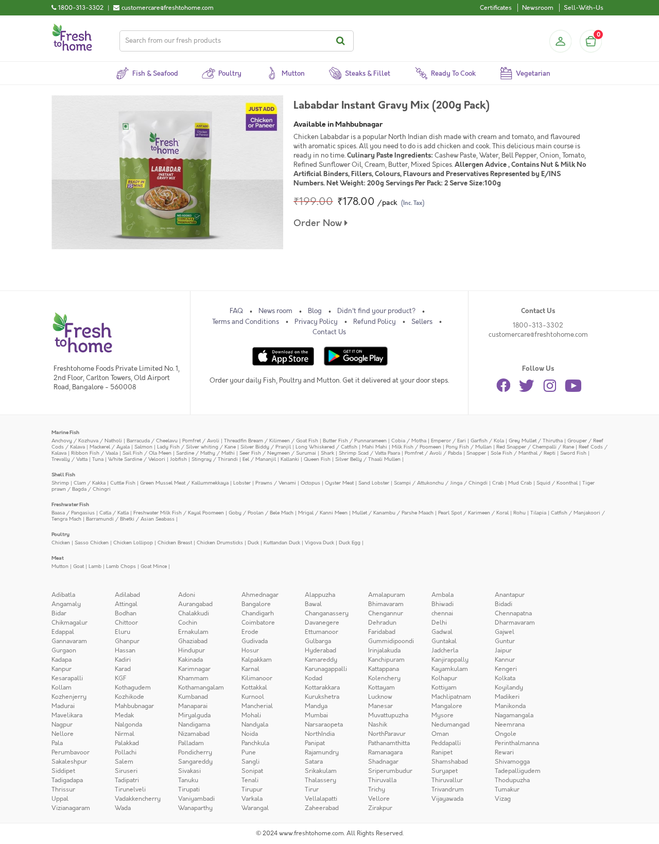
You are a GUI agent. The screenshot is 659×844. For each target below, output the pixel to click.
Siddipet (63, 771)
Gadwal (442, 632)
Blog (315, 311)
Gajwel (504, 632)
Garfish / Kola (487, 440)
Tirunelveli (130, 789)
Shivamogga (512, 761)
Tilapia (538, 512)
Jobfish (178, 459)
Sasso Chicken (92, 542)
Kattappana (383, 669)
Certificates (496, 8)
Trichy (376, 789)
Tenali (249, 780)
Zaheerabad (322, 808)
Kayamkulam (449, 669)
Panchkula (255, 743)
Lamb (95, 566)
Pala (57, 743)
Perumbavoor (70, 752)
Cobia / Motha (408, 440)
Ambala (442, 595)
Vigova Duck (319, 542)
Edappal (62, 632)
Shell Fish (63, 474)
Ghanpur (127, 641)
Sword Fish (573, 453)
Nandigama (194, 724)
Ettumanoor (321, 632)
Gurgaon (63, 650)
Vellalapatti (321, 799)
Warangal (255, 808)
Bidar (58, 613)
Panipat (315, 743)
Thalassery (320, 780)
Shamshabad (449, 761)
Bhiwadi (442, 604)
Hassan (125, 650)
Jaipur (503, 650)
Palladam (191, 743)
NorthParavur (387, 734)
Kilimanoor (256, 678)
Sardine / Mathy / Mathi (205, 453)
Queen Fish (317, 459)
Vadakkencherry (138, 799)
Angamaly (66, 604)
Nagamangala (514, 715)
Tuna (97, 459)
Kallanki (290, 459)
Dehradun (382, 622)
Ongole (505, 734)
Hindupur (191, 650)
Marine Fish (65, 432)
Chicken (60, 542)
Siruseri (126, 771)
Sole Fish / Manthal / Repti (523, 453)
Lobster (242, 483)
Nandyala (254, 724)
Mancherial (257, 706)
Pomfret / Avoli (200, 440)
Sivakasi (189, 771)
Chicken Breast (175, 542)
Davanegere (322, 622)
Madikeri (507, 697)
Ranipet (442, 752)
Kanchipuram (386, 660)
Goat (78, 566)
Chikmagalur (69, 622)
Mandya (316, 706)
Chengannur (385, 613)
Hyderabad (320, 650)
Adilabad (127, 595)
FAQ (236, 311)
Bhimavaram (386, 604)
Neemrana (510, 724)
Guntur (505, 641)
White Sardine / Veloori (136, 459)
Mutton (59, 566)
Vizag (503, 799)
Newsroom (537, 8)
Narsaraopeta (324, 724)
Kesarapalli (67, 678)
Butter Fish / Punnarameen (355, 440)
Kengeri (506, 669)
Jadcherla (444, 650)
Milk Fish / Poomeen (416, 447)
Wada (123, 808)
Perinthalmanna (517, 743)
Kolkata (505, 678)
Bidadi (503, 604)
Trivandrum (447, 789)
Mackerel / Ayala (110, 447)
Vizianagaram (70, 808)
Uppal (59, 799)
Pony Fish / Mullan (469, 447)
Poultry (60, 534)
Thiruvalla (382, 780)
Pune (248, 752)
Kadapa (61, 660)
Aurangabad (195, 604)
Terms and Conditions (245, 321)
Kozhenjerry (68, 697)
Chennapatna (513, 613)
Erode (249, 632)
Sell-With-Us (583, 8)
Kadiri (123, 660)
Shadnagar (383, 761)
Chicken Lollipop (133, 542)
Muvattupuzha (388, 715)
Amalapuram (386, 595)
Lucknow (380, 697)
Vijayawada (447, 799)
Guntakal (444, 641)
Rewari (504, 752)
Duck (253, 542)
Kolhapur (444, 678)
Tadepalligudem (518, 771)
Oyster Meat (339, 483)
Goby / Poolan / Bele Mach (261, 512)
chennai (442, 613)
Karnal (250, 669)
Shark (327, 453)
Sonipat (252, 771)
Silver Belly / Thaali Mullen (368, 459)
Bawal (313, 604)
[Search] (342, 41)
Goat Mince (154, 566)
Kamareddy (321, 660)
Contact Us (329, 332)
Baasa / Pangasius (73, 512)
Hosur (250, 650)
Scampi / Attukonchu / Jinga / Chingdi (441, 483)
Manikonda (510, 706)
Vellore (379, 799)
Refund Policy (374, 321)
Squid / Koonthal (557, 483)
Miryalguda (194, 715)
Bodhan (125, 613)
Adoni (186, 595)
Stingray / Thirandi (215, 459)
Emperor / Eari (448, 440)
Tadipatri (127, 780)
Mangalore (446, 706)
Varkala (252, 799)
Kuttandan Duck (282, 542)
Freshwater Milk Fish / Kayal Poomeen (178, 512)
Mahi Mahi (374, 447)
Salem (124, 761)
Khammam (193, 678)
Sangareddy (195, 761)
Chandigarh (257, 613)
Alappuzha (320, 595)
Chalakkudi (193, 613)
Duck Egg (349, 542)
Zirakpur (380, 808)
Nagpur (62, 724)
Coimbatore (258, 622)
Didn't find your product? (376, 311)
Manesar (380, 706)
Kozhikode (129, 697)
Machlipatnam (451, 697)
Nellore (62, 734)
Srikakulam (321, 771)
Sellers (421, 321)
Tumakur (507, 789)
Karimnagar (194, 669)
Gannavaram (69, 641)
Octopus (310, 483)
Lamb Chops (121, 566)
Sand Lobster (373, 483)
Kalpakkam (256, 660)
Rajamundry (322, 752)
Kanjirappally (450, 660)
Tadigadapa (67, 780)
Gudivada (254, 641)
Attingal (126, 604)
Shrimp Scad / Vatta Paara (369, 453)
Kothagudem (133, 687)
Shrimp (60, 483)
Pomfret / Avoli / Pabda (433, 453)
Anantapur (510, 595)
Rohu (519, 512)
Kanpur (61, 669)
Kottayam (381, 687)
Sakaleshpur (69, 761)
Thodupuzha (512, 780)
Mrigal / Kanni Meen (323, 512)
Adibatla (63, 595)
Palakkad (127, 743)
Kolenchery (384, 678)
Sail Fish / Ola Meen (147, 453)
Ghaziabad (192, 641)
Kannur (505, 660)
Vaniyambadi (196, 799)
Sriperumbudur (390, 771)
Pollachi (125, 752)
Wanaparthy (195, 808)
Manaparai (192, 706)
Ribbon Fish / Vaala (94, 453)
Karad (123, 669)
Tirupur (252, 789)
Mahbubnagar (134, 706)
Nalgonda (128, 724)
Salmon (143, 447)
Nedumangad (450, 724)
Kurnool (252, 697)
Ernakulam (193, 632)
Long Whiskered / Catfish (326, 447)
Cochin (187, 622)
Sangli (250, 761)
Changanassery (327, 613)
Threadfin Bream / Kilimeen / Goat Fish (271, 440)
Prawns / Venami (275, 483)
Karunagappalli (326, 669)
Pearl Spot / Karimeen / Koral (473, 512)
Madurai (63, 706)
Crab (498, 483)
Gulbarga (318, 641)
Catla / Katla (114, 512)
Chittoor (126, 622)
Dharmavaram (515, 622)
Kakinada (190, 660)
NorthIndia (320, 734)
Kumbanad (193, 697)
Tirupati (189, 789)
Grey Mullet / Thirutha (536, 440)
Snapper (476, 453)
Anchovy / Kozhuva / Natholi (86, 440)
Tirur (312, 789)
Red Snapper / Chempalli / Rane (535, 447)
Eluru (122, 632)
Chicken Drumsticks (220, 542)
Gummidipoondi (391, 641)
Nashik (377, 724)
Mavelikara (66, 715)
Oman (440, 734)
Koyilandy (509, 687)
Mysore (442, 715)
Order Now (318, 223)
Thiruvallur (447, 780)
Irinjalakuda (384, 650)
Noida (249, 734)
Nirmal (124, 734)
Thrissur (63, 789)
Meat (57, 558)
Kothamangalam (201, 687)
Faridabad (381, 632)
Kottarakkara (322, 687)
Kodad (313, 678)
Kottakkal (254, 687)
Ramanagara (385, 752)
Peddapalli (446, 743)
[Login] (560, 41)
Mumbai (316, 715)
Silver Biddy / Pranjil (265, 447)
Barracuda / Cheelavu (152, 440)
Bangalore (256, 604)
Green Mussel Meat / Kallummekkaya (184, 483)
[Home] (72, 27)
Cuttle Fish (122, 483)
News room (275, 311)
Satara (314, 761)
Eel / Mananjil (259, 459)
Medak (124, 715)
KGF (120, 678)
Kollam (61, 687)
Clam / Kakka (90, 483)
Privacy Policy (316, 321)
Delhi (439, 622)
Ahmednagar (260, 595)
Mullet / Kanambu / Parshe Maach (392, 512)
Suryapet (444, 771)
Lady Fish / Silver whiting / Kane (196, 447)
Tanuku (188, 780)
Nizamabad (194, 734)
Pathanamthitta (389, 743)
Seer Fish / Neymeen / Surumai (277, 453)
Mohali (251, 715)
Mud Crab (520, 483)
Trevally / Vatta (69, 459)
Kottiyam (444, 687)
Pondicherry (195, 752)
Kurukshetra (322, 697)
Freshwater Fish (70, 504)
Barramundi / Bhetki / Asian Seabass (130, 519)
